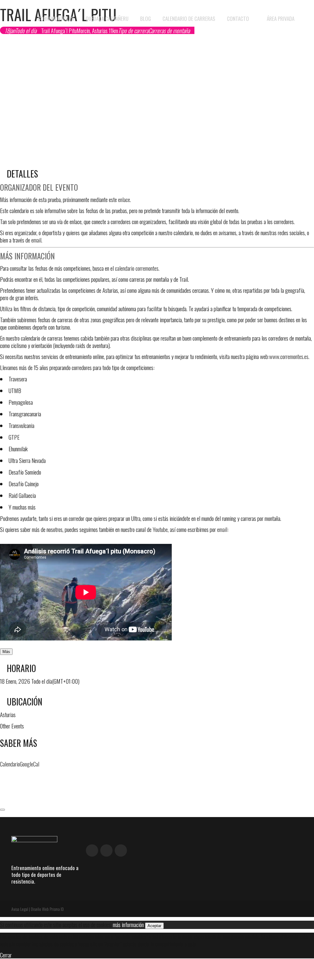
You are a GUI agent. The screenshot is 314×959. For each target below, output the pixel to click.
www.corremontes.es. (289, 356)
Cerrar (6, 954)
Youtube (160, 529)
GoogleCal (29, 763)
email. (36, 239)
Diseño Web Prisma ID (47, 909)
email (222, 529)
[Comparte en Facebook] (2, 775)
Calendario (10, 763)
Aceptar (154, 925)
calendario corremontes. (137, 268)
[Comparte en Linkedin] (2, 791)
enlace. (124, 199)
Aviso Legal (19, 909)
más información (128, 924)
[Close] (2, 810)
